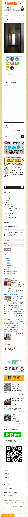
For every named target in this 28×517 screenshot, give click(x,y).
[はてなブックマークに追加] (17, 59)
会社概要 (7, 263)
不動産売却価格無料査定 (12, 271)
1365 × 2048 (15, 74)
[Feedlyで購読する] (7, 63)
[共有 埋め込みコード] (12, 68)
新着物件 (7, 261)
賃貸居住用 (10, 213)
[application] (14, 184)
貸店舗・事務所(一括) (14, 208)
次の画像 (22, 15)
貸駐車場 (9, 204)
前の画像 (6, 15)
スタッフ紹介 (9, 265)
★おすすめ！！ (10, 196)
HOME (7, 259)
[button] (14, 184)
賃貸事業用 (10, 206)
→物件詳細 (21, 395)
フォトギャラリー (10, 273)
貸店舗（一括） (13, 211)
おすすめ (8, 200)
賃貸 (7, 202)
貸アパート (12, 215)
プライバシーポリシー (11, 267)
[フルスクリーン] (22, 187)
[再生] (6, 187)
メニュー (21, 3)
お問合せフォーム (10, 269)
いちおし (8, 198)
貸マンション (12, 217)
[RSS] (7, 68)
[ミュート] (19, 187)
